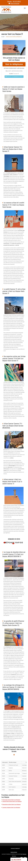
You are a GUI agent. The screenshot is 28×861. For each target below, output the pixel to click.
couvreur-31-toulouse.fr (15, 848)
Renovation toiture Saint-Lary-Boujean (11, 804)
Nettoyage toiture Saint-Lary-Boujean (11, 799)
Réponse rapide (14, 542)
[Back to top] (24, 857)
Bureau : (14, 1)
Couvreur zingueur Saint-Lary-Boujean (11, 807)
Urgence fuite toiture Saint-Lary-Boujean (11, 801)
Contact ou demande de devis (14, 76)
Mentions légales (14, 852)
